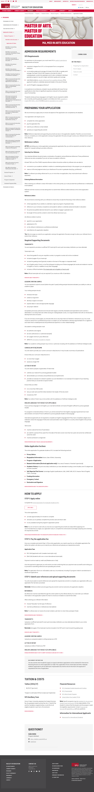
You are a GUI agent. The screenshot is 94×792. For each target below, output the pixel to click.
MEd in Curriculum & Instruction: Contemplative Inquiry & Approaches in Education (13, 80)
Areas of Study (7, 176)
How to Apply (77, 69)
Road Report (55, 770)
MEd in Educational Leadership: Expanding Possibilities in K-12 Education (13, 142)
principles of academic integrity (41, 339)
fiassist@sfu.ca (70, 709)
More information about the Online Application (36, 486)
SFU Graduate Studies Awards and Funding (74, 688)
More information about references (33, 615)
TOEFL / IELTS (35, 101)
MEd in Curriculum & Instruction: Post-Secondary (13, 124)
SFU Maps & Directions (57, 766)
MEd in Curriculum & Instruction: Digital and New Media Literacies (13, 86)
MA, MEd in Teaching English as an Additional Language (13, 74)
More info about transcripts (32, 277)
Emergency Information (58, 775)
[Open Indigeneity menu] (57, 10)
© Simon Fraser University (77, 780)
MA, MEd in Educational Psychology (11, 65)
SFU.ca (87, 7)
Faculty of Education (32, 7)
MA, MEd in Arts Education (66, 13)
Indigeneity (53, 10)
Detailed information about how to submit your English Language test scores (44, 652)
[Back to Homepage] (10, 6)
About (50, 1)
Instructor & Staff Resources (77, 1)
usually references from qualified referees (50, 80)
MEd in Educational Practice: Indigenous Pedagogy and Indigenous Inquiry (12, 158)
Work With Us (89, 1)
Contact (70, 10)
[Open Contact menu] (74, 10)
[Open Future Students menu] (12, 10)
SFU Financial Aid (67, 691)
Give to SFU (54, 772)
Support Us (65, 1)
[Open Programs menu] (34, 10)
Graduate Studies (45, 13)
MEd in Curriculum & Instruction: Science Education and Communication (13, 135)
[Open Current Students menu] (25, 10)
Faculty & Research (41, 10)
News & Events (57, 1)
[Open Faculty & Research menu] (48, 10)
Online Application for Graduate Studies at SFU (46, 503)
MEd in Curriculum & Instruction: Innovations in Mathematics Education (13, 112)
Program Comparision (9, 179)
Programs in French (8, 187)
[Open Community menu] (66, 10)
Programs (30, 10)
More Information (29, 711)
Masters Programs (55, 13)
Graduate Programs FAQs (10, 183)
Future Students (6, 10)
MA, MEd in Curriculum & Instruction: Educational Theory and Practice (13, 53)
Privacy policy (82, 778)
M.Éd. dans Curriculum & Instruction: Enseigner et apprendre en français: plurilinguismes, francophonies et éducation (13, 99)
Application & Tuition (11, 43)
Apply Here (30, 507)
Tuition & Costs (77, 72)
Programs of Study (8, 21)
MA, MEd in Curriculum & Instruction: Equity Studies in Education (12, 59)
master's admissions (61, 60)
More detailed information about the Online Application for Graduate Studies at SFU (45, 534)
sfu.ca (2, 1)
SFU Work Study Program (69, 694)
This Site (81, 7)
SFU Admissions (55, 768)
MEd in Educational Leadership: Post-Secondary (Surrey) (13, 152)
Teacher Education (8, 28)
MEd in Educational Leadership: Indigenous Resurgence (13, 147)
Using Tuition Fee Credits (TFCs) (71, 697)
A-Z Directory (55, 777)
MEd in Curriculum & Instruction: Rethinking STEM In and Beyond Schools (13, 129)
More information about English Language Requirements (38, 441)
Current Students (19, 10)
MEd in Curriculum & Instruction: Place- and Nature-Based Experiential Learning (13, 118)
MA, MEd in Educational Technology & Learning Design (13, 70)
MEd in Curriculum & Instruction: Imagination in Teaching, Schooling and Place (13, 106)
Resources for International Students (72, 717)
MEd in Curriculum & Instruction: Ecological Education (13, 92)
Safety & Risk (55, 763)
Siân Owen (32, 734)
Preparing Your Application (80, 66)
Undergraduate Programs (10, 25)
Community (62, 10)
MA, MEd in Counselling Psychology (11, 47)
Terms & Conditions (75, 778)
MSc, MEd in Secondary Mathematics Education (11, 168)
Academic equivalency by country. (53, 101)
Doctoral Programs (8, 172)
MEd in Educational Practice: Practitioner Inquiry (12, 163)
